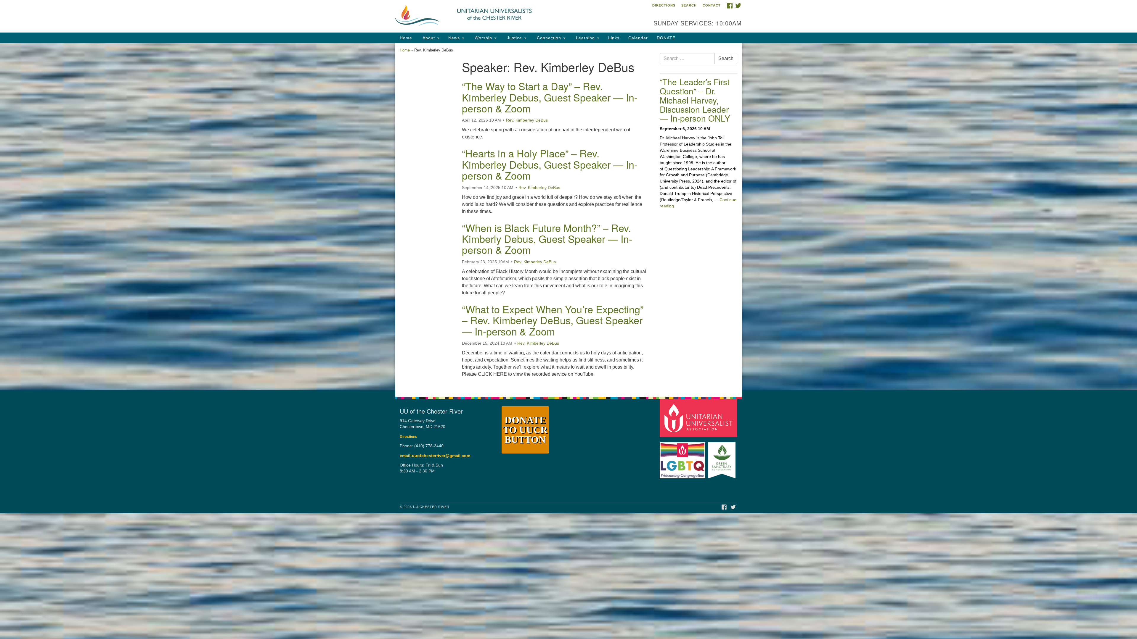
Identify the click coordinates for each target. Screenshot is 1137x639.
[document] (568, 216)
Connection (549, 38)
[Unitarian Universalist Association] (699, 417)
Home (406, 38)
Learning (585, 38)
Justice (514, 38)
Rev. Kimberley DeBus (527, 120)
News (454, 38)
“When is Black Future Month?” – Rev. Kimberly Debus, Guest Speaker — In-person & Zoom (547, 238)
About (428, 38)
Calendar (638, 38)
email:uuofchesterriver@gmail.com (435, 456)
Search (689, 5)
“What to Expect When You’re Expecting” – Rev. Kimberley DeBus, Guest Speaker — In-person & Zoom (552, 320)
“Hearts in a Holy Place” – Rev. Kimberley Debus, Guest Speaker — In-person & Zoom (549, 164)
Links (613, 38)
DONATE (666, 38)
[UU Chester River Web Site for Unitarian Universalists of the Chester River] (496, 16)
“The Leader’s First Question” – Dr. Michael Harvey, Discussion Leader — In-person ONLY (695, 100)
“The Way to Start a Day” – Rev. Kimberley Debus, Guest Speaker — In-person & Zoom (549, 97)
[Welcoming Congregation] (683, 457)
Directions (663, 5)
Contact (712, 5)
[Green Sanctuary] (722, 457)
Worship (483, 38)
